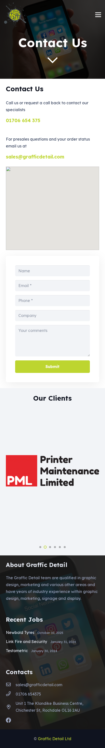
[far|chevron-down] (52, 60)
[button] (40, 547)
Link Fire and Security (26, 641)
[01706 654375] (11, 694)
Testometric (17, 650)
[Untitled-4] (15, 14)
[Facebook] (8, 720)
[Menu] (98, 15)
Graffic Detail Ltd (54, 738)
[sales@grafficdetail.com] (11, 684)
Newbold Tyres (20, 632)
